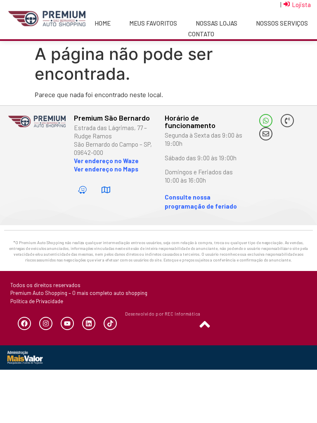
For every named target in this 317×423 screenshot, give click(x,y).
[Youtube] (67, 323)
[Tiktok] (110, 323)
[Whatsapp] (265, 120)
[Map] (106, 190)
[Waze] (82, 190)
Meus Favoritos (153, 23)
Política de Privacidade (36, 301)
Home (103, 23)
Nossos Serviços (282, 23)
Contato (201, 34)
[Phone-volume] (287, 120)
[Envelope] (265, 133)
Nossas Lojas (216, 23)
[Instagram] (45, 323)
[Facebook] (24, 323)
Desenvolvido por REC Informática (163, 313)
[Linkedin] (88, 323)
